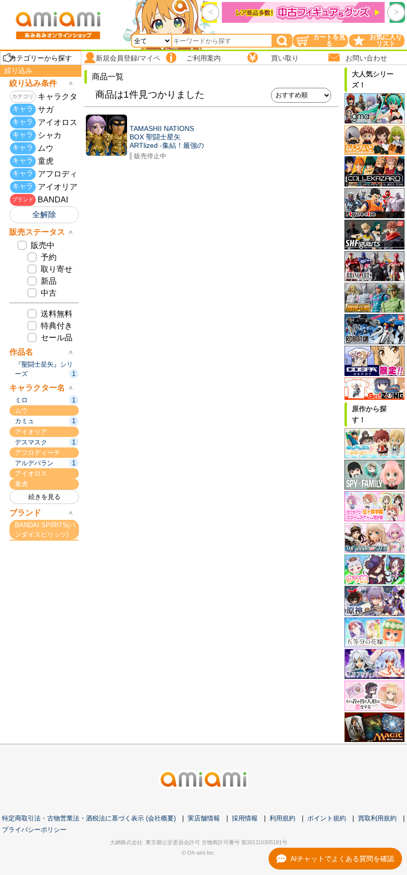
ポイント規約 (326, 818)
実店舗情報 (204, 818)
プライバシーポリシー (34, 829)
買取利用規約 (377, 818)
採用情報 (245, 818)
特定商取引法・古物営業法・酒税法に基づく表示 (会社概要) (89, 818)
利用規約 (282, 818)
